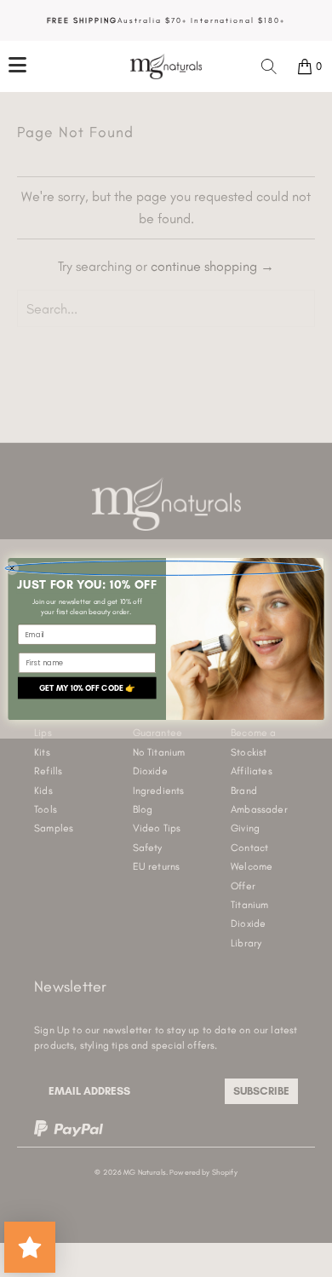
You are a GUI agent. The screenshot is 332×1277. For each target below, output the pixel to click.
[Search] (269, 66)
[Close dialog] (163, 568)
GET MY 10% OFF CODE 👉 (87, 687)
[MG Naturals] (166, 66)
